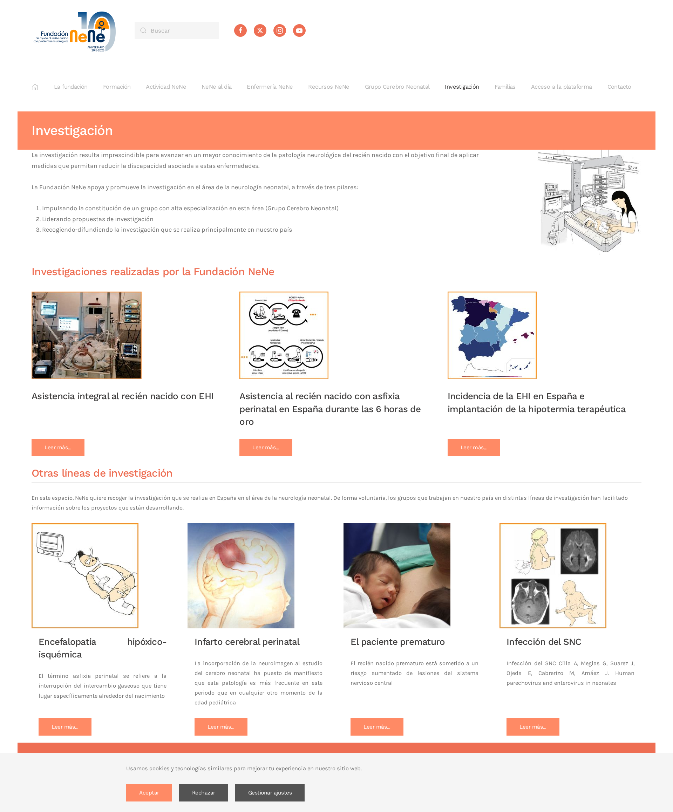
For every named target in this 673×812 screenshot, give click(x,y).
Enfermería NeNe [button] (270, 86)
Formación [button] (117, 86)
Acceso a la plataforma (561, 86)
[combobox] (177, 30)
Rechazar (203, 793)
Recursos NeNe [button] (328, 86)
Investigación (462, 86)
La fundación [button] (71, 86)
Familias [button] (505, 86)
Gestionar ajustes (270, 793)
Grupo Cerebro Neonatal (397, 86)
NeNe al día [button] (216, 86)
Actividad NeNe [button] (166, 86)
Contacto (619, 86)
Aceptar (149, 793)
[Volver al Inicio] (75, 30)
